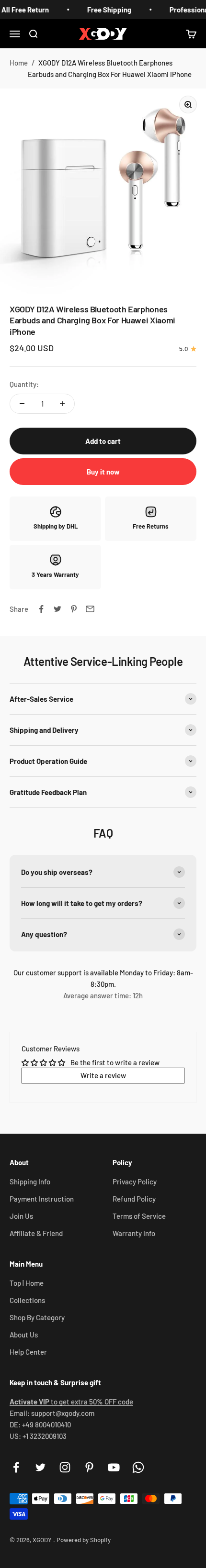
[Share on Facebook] (41, 609)
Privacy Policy (135, 1181)
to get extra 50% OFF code (71, 1401)
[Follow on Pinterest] (89, 1467)
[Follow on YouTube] (113, 1467)
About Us (24, 1334)
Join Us (21, 1216)
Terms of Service (139, 1216)
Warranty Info (134, 1233)
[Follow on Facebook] (16, 1467)
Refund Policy (134, 1198)
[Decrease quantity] (22, 403)
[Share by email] (90, 609)
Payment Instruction (42, 1198)
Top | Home (27, 1283)
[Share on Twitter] (57, 609)
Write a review (103, 1075)
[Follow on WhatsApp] (138, 1467)
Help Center (28, 1351)
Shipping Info (30, 1181)
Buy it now (103, 471)
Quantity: (24, 384)
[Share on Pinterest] (74, 609)
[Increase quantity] (62, 403)
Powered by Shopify (84, 1540)
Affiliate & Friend (36, 1233)
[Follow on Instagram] (64, 1467)
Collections (27, 1300)
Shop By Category (37, 1317)
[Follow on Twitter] (40, 1467)
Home (19, 62)
